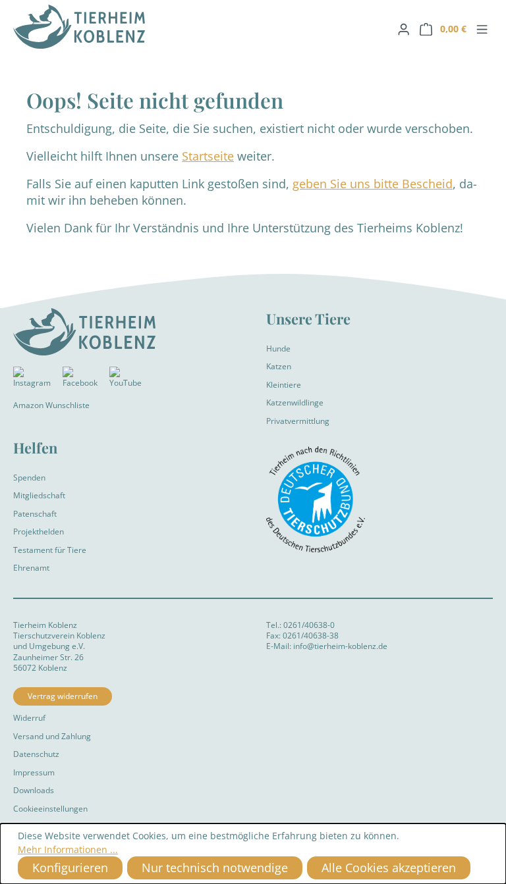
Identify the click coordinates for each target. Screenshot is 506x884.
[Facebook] (80, 380)
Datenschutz (36, 754)
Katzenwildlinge (294, 402)
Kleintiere (283, 385)
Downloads (33, 790)
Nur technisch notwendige (215, 867)
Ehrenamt (31, 568)
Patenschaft (35, 514)
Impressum (34, 772)
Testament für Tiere (49, 550)
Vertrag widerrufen (63, 696)
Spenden (29, 477)
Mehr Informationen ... (68, 849)
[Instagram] (32, 380)
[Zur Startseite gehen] (126, 27)
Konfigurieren (70, 867)
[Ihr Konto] (403, 28)
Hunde (278, 348)
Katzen (278, 366)
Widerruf (29, 718)
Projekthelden (38, 531)
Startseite (208, 156)
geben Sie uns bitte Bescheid (373, 184)
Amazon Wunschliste (51, 405)
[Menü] (482, 28)
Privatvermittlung (297, 421)
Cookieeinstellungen (50, 809)
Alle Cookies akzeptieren (389, 867)
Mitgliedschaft (39, 495)
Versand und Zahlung (52, 736)
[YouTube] (125, 380)
